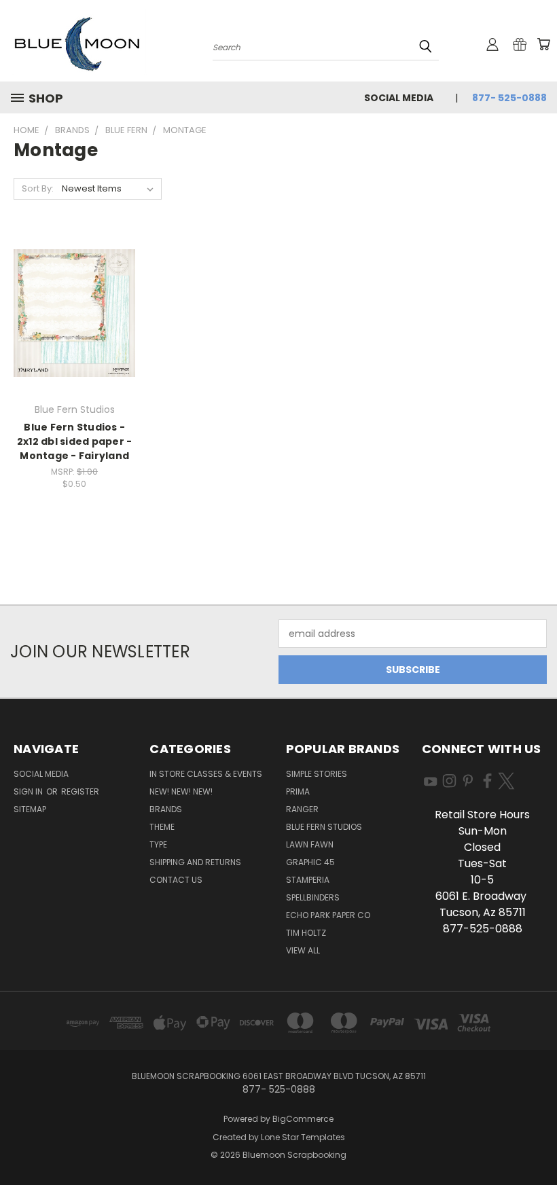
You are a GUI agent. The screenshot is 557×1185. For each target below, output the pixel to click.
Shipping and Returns (195, 862)
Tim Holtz (306, 932)
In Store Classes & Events (205, 774)
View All (303, 950)
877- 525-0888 (509, 98)
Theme (162, 827)
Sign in (29, 791)
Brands (165, 809)
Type (158, 844)
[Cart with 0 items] (543, 44)
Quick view (74, 298)
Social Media (398, 98)
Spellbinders (313, 897)
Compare (70, 324)
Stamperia (307, 880)
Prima (298, 791)
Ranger (302, 809)
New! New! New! (181, 791)
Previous (536, 1142)
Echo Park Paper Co (328, 915)
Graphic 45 (310, 862)
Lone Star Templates (303, 1137)
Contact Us (175, 880)
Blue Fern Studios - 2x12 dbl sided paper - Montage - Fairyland (74, 441)
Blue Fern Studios (324, 827)
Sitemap (30, 809)
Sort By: (38, 188)
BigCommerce (303, 1119)
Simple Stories (316, 774)
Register (80, 791)
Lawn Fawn (310, 844)
